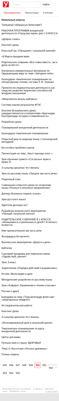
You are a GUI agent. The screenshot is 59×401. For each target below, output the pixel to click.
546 (11, 365)
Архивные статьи (17, 391)
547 (18, 365)
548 (24, 365)
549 (31, 365)
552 (51, 368)
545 (5, 365)
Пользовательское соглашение (16, 389)
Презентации (31, 12)
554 (11, 373)
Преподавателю (12, 12)
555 (18, 373)
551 (44, 365)
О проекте (37, 389)
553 (5, 373)
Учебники (48, 12)
